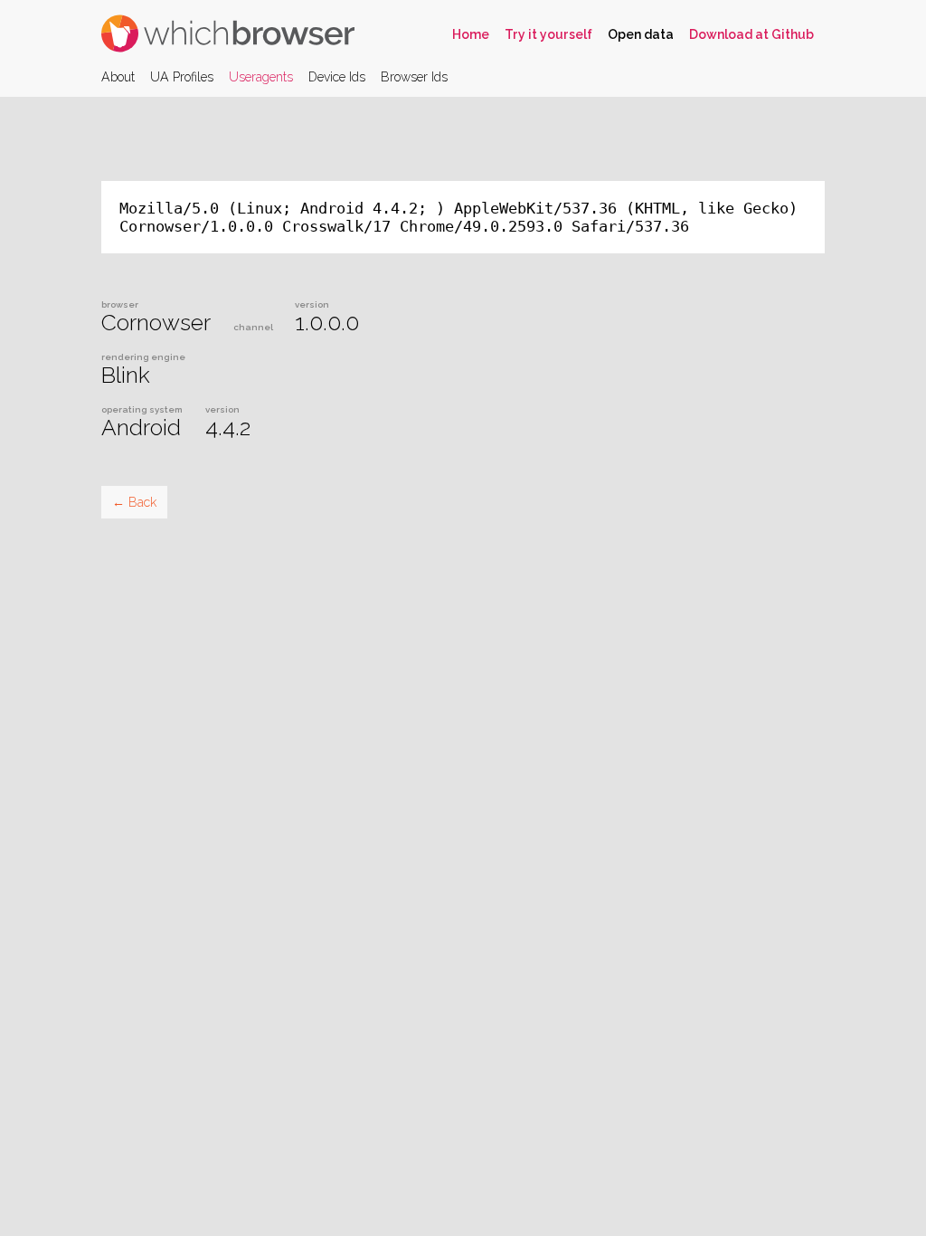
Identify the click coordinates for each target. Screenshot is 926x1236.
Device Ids (336, 77)
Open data (641, 34)
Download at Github (751, 34)
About (118, 77)
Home (470, 34)
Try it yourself (548, 34)
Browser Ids (414, 77)
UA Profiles (181, 77)
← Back (134, 502)
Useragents (261, 77)
